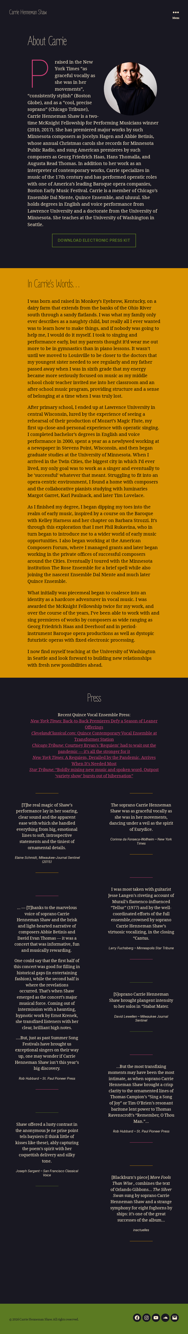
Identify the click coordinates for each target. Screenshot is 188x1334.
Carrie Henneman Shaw (28, 12)
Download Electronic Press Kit (94, 240)
